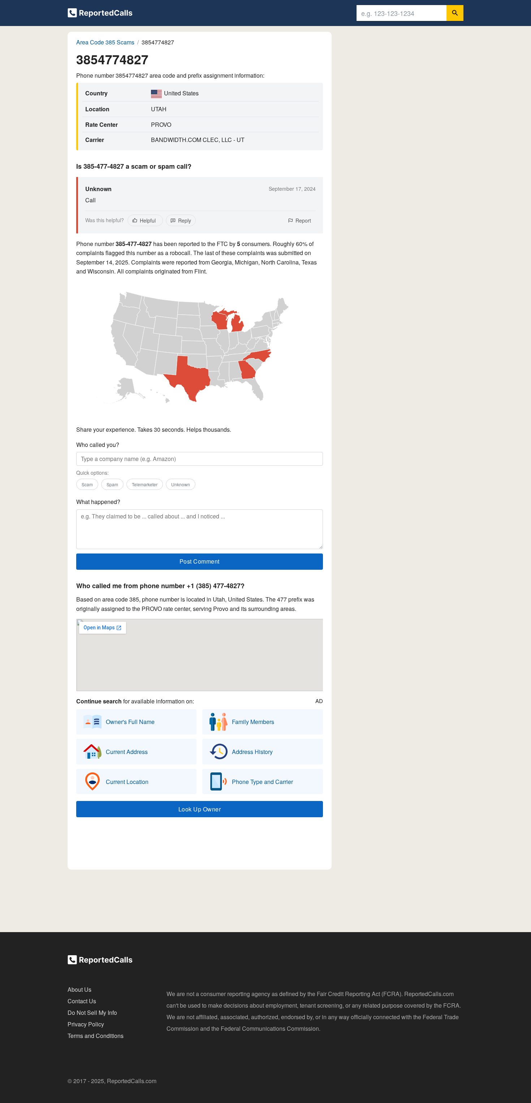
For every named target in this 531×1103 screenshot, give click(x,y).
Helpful (148, 220)
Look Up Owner (199, 809)
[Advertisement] (199, 845)
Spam (112, 484)
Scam (87, 484)
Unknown (180, 484)
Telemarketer (144, 484)
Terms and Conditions (96, 1035)
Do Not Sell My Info (92, 1012)
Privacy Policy (86, 1024)
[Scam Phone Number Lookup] (100, 14)
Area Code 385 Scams (105, 42)
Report (303, 220)
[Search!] (454, 13)
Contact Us (82, 1001)
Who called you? (97, 444)
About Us (79, 989)
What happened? (98, 501)
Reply (184, 220)
